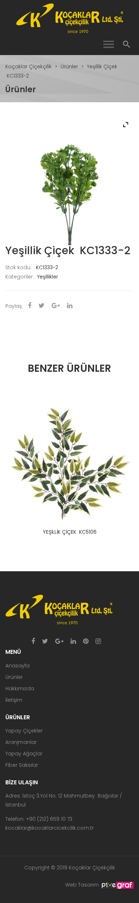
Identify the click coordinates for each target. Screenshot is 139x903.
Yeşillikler (47, 276)
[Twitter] (45, 641)
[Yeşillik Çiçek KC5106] (69, 454)
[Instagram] (98, 641)
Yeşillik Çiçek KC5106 (70, 532)
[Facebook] (33, 641)
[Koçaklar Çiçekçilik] (69, 17)
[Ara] (126, 44)
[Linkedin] (73, 641)
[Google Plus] (59, 641)
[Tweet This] (41, 306)
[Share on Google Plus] (56, 306)
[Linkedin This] (69, 306)
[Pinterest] (85, 641)
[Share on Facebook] (29, 306)
